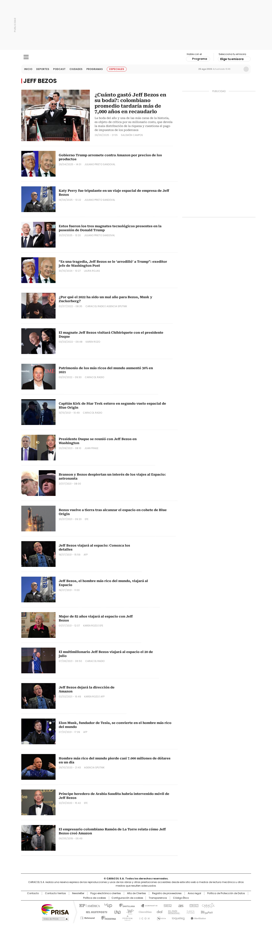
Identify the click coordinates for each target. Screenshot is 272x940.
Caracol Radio (136, 57)
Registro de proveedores (167, 893)
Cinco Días (143, 911)
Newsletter (237, 69)
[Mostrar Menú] (26, 57)
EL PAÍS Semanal (173, 911)
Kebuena (206, 911)
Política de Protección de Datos (226, 893)
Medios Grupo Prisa (55, 918)
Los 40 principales (106, 905)
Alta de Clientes (136, 893)
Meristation (198, 917)
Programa (199, 59)
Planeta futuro (189, 911)
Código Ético (181, 898)
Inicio (28, 69)
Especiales (116, 69)
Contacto (33, 893)
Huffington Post (95, 911)
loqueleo (178, 917)
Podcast (59, 69)
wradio (128, 911)
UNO (116, 911)
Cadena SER (166, 905)
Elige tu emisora (232, 59)
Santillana (125, 905)
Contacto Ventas (55, 893)
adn (193, 905)
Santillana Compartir (147, 905)
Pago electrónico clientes (105, 893)
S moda (160, 917)
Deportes (42, 69)
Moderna (107, 917)
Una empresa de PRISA (55, 909)
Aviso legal (194, 893)
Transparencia (158, 898)
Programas (94, 69)
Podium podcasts (126, 917)
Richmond (87, 917)
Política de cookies (94, 898)
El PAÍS (89, 905)
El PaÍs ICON (143, 917)
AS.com (180, 905)
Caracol (208, 905)
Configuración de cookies (127, 898)
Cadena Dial (158, 911)
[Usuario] (246, 69)
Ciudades (75, 69)
